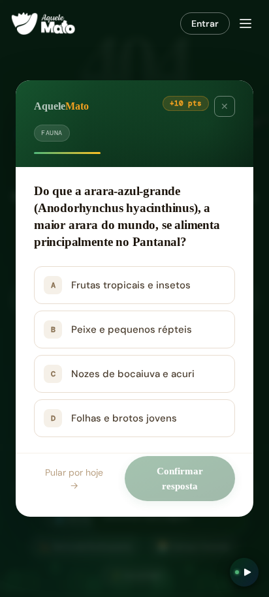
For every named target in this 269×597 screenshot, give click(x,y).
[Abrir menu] (245, 23)
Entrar (205, 23)
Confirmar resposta (180, 478)
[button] (134, 285)
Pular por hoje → (74, 479)
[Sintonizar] (244, 572)
